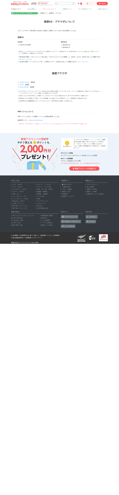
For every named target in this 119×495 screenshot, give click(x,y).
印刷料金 (65, 194)
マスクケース (41, 203)
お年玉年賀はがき (42, 208)
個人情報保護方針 (18, 237)
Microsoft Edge (24, 87)
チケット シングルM (44, 187)
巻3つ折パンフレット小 (19, 206)
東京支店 (44, 218)
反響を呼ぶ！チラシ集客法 (95, 194)
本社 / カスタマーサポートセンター (23, 215)
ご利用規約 (42, 235)
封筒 (38, 198)
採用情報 (28, 237)
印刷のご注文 (66, 191)
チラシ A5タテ (17, 184)
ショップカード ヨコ (19, 196)
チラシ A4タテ (17, 187)
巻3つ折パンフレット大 (19, 208)
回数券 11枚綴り (42, 194)
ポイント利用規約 (54, 235)
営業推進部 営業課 (47, 215)
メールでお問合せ (47, 222)
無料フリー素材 (92, 191)
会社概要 (15, 235)
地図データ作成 (92, 189)
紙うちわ (40, 206)
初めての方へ (68, 184)
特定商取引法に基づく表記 (28, 235)
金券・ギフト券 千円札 (45, 189)
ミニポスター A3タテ (19, 189)
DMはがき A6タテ (18, 201)
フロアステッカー (42, 201)
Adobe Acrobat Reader (36, 120)
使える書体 (90, 187)
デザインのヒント (92, 184)
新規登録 (103, 3)
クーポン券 (40, 196)
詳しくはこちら (27, 59)
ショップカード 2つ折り (20, 198)
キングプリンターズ (70, 216)
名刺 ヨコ (15, 194)
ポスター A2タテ (18, 191)
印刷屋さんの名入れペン (72, 221)
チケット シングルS (44, 184)
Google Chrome (24, 82)
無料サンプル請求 (47, 225)
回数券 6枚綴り (42, 191)
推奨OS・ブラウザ (68, 196)
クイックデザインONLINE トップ (26, 13)
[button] (67, 9)
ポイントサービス (93, 139)
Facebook (92, 221)
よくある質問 (45, 220)
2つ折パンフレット (18, 203)
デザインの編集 (67, 189)
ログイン (91, 3)
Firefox (21, 84)
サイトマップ (38, 237)
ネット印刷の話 (69, 226)
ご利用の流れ (66, 187)
